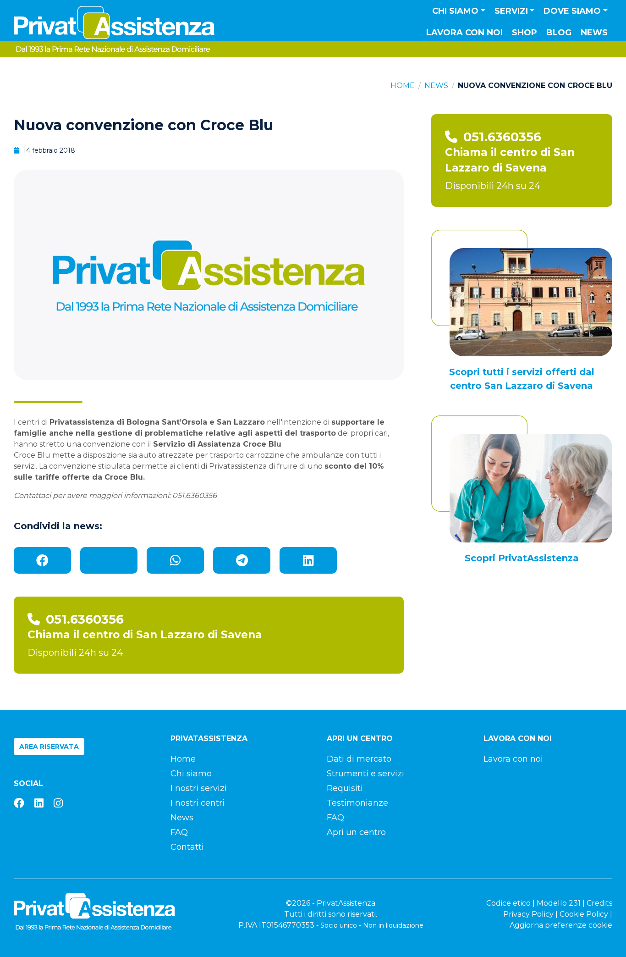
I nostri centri (197, 803)
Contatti (187, 847)
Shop (524, 33)
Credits (599, 903)
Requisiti (345, 788)
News (594, 33)
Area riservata (49, 746)
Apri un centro (356, 832)
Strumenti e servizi (365, 774)
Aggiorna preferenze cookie (561, 925)
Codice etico (508, 903)
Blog (558, 33)
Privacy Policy (528, 914)
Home (402, 85)
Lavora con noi (464, 33)
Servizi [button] (511, 11)
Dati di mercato (359, 759)
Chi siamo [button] (455, 11)
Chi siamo (191, 774)
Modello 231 (559, 903)
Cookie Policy (584, 914)
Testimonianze (357, 803)
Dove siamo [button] (572, 11)
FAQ (179, 832)
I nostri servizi (198, 788)
